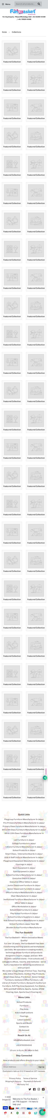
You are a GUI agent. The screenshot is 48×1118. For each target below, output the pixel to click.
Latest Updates (24, 1020)
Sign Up (41, 1067)
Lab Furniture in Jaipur (24, 840)
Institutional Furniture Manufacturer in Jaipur (24, 899)
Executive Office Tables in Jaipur (24, 882)
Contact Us (24, 1027)
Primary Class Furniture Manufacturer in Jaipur (24, 826)
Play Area (24, 1009)
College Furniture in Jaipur (24, 843)
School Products (24, 1002)
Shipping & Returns (13, 1081)
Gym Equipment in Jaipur (24, 871)
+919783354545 (24, 1045)
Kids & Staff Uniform (24, 1013)
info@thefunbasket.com (24, 1040)
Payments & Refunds (32, 1081)
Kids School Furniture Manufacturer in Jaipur (24, 920)
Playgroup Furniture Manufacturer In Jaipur (24, 819)
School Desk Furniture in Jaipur (24, 910)
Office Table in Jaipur (24, 903)
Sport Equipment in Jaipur (24, 868)
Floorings (24, 1016)
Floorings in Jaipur (24, 864)
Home (4, 32)
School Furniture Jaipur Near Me (24, 924)
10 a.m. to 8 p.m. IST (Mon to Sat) (24, 1050)
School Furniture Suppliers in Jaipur (24, 917)
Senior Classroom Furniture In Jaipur (24, 889)
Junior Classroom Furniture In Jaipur (24, 885)
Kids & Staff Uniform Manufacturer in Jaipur (24, 857)
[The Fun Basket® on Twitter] (30, 1090)
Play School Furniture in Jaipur (24, 913)
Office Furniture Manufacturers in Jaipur (24, 892)
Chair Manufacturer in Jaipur (24, 896)
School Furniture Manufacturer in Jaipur (24, 875)
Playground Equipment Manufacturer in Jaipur (24, 861)
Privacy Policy (15, 1078)
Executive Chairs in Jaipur (24, 878)
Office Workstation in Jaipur (24, 906)
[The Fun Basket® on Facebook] (34, 1090)
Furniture (24, 1006)
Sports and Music (24, 1023)
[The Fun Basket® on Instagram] (38, 1090)
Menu (7, 4)
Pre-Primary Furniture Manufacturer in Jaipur (24, 823)
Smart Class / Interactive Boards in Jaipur (24, 854)
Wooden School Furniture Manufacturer (24, 927)
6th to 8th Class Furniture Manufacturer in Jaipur (24, 830)
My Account (24, 1030)
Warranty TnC (23, 1084)
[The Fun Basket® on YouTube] (43, 1090)
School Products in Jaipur (24, 850)
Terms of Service (30, 1078)
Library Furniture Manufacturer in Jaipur (24, 847)
